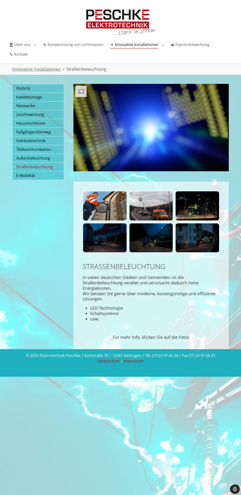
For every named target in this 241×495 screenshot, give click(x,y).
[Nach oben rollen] (230, 484)
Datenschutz (108, 361)
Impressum (134, 361)
